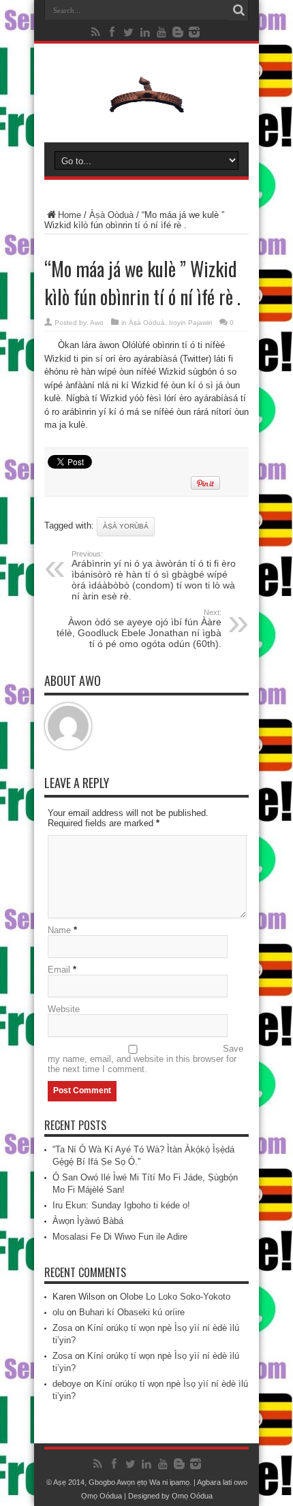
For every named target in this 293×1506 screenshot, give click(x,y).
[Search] (238, 10)
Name (59, 930)
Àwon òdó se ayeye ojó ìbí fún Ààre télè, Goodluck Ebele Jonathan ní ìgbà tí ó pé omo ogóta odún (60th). (139, 628)
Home (69, 215)
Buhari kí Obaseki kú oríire (132, 1312)
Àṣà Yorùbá (126, 526)
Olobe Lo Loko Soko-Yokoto (175, 1296)
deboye (66, 1384)
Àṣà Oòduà (111, 215)
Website (64, 1009)
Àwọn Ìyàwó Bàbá (87, 1221)
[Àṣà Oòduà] (146, 108)
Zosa (62, 1328)
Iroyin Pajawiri (190, 322)
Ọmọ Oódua (102, 1496)
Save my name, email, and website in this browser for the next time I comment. (145, 1059)
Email (59, 969)
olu (58, 1312)
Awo (97, 322)
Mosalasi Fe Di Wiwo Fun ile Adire (119, 1237)
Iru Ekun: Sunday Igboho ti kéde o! (121, 1205)
